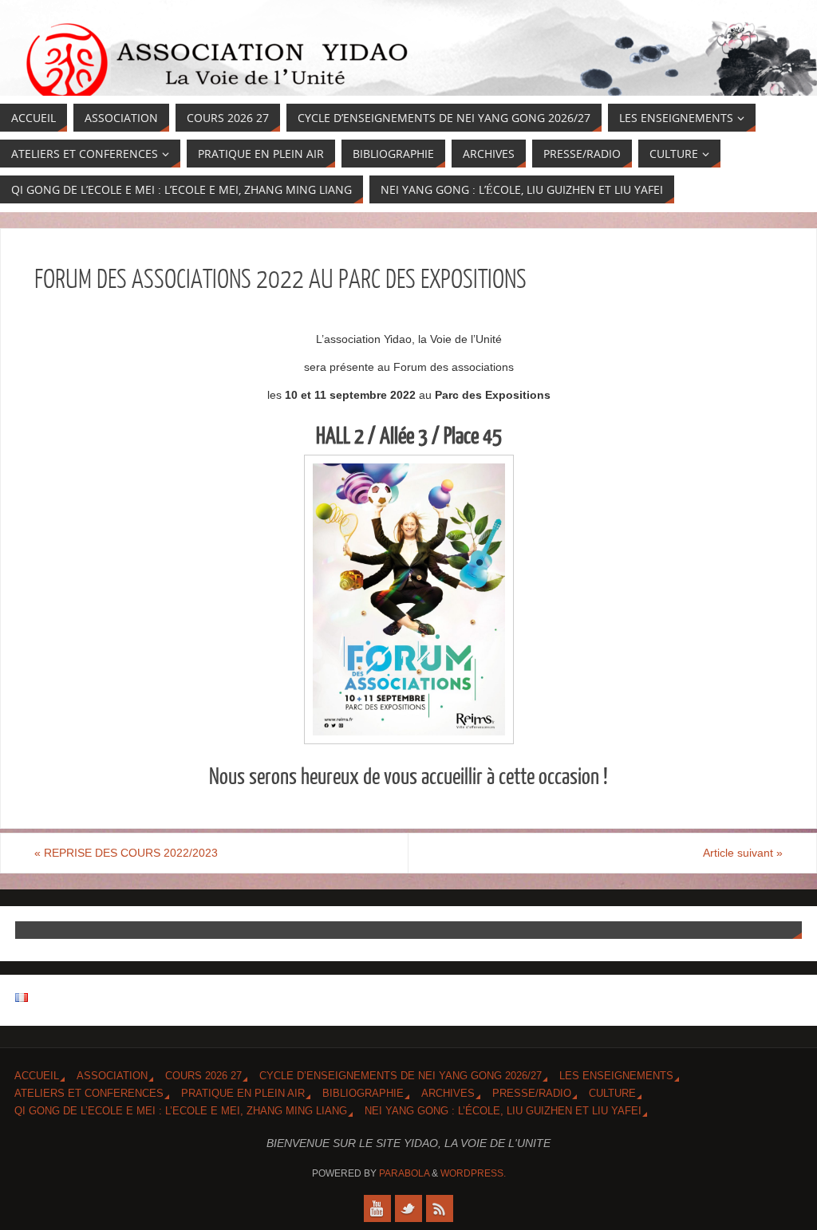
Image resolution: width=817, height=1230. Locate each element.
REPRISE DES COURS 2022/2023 (126, 852)
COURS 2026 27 (203, 1076)
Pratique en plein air (243, 1093)
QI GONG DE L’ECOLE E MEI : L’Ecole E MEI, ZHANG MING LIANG (180, 1111)
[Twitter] (408, 1208)
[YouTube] (377, 1208)
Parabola (404, 1173)
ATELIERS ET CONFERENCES (89, 1093)
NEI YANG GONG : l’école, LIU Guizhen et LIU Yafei (503, 1111)
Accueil (36, 1076)
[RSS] (439, 1208)
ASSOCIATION (112, 1076)
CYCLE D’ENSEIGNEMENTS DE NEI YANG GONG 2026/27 (400, 1076)
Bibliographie (363, 1093)
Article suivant (743, 852)
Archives (448, 1093)
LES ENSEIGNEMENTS (616, 1076)
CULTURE (612, 1093)
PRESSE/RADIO (531, 1093)
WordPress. (473, 1173)
